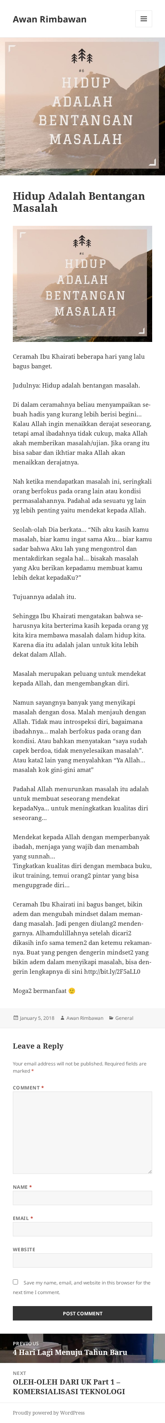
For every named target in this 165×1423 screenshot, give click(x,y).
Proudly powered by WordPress (49, 1412)
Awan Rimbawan (50, 19)
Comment (28, 1087)
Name (22, 1187)
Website (24, 1249)
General (124, 1018)
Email (23, 1218)
